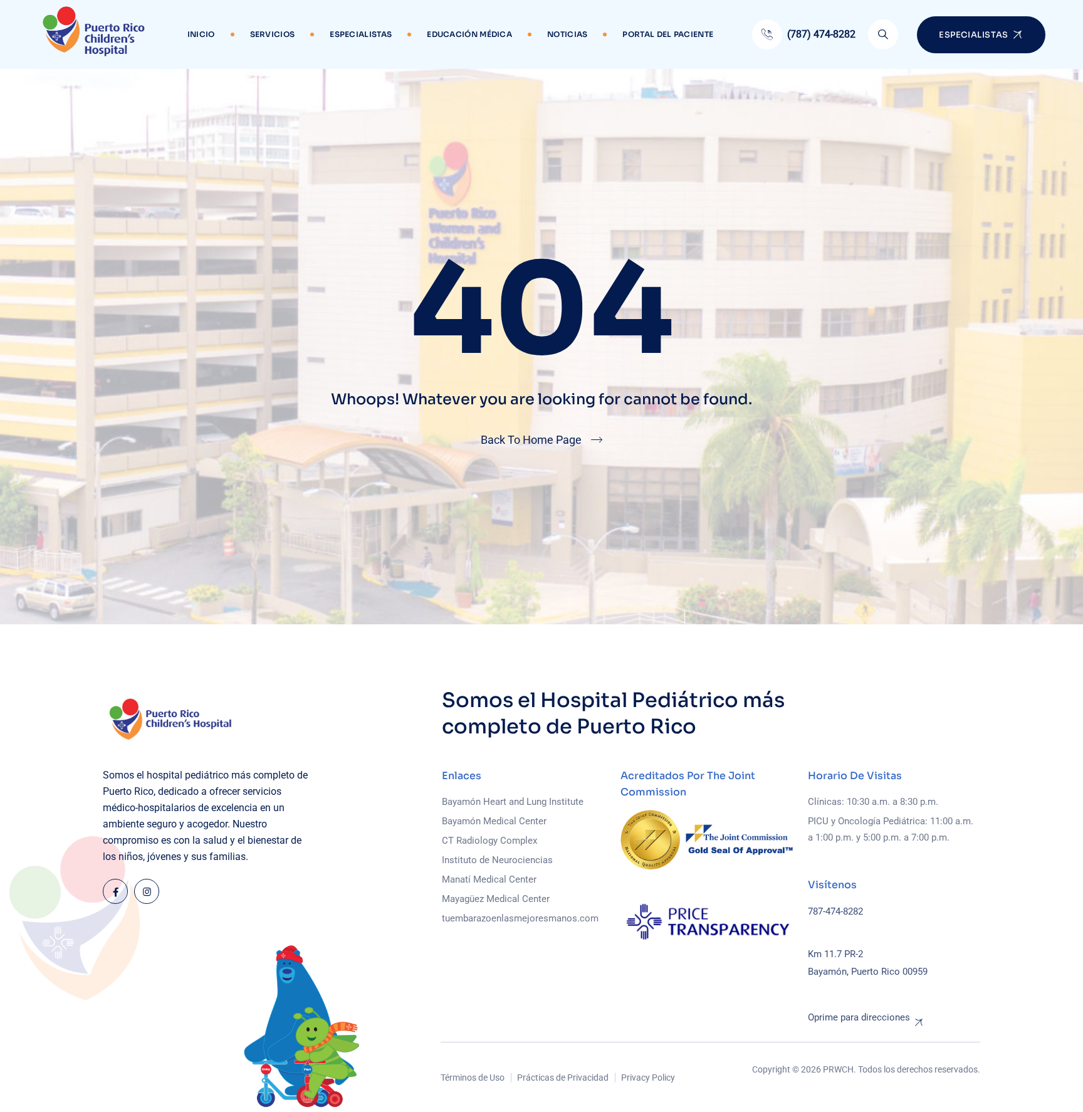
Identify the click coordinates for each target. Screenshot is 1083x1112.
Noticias (567, 34)
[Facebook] (115, 891)
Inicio (201, 34)
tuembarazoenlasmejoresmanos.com (520, 918)
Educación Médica (469, 34)
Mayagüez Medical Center (496, 899)
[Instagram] (146, 891)
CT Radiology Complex (489, 840)
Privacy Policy (648, 1078)
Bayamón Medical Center (494, 821)
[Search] (883, 34)
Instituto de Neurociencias (497, 860)
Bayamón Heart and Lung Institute (512, 801)
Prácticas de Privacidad (563, 1078)
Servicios (272, 34)
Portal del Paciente (667, 34)
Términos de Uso (473, 1078)
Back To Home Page (531, 439)
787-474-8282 (835, 911)
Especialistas (361, 34)
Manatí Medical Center (489, 879)
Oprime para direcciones (859, 1017)
